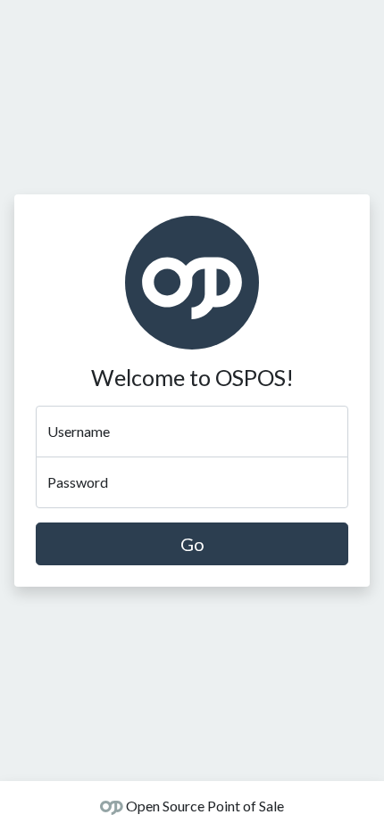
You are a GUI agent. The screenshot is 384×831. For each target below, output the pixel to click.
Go (192, 544)
